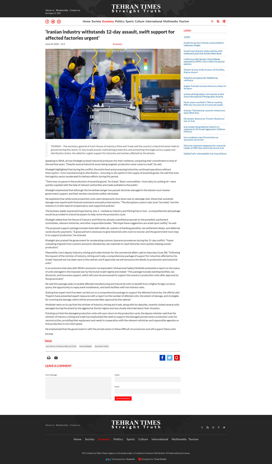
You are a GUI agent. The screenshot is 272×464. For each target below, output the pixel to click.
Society (96, 21)
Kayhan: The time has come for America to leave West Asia (204, 111)
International (154, 21)
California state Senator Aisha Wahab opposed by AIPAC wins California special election (204, 61)
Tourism (184, 21)
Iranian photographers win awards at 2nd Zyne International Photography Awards (204, 95)
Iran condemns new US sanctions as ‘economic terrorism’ (201, 138)
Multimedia (170, 21)
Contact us (75, 10)
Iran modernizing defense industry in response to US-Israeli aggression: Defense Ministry (204, 129)
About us (49, 10)
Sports (130, 21)
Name (117, 375)
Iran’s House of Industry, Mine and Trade (61, 346)
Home (87, 21)
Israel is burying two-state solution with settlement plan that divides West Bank (203, 52)
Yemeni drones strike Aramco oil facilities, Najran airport (204, 70)
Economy (108, 21)
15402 (187, 37)
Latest (187, 30)
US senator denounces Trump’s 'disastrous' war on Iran (204, 119)
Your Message (51, 375)
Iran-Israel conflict (101, 346)
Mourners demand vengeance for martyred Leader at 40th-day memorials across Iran (205, 146)
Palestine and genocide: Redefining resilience (201, 79)
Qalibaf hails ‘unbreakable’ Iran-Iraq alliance (205, 153)
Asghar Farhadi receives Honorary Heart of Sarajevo (205, 87)
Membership (62, 10)
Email (117, 386)
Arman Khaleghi (85, 346)
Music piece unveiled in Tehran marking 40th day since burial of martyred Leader (204, 103)
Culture (139, 21)
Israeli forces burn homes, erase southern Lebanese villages (204, 43)
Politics (120, 21)
